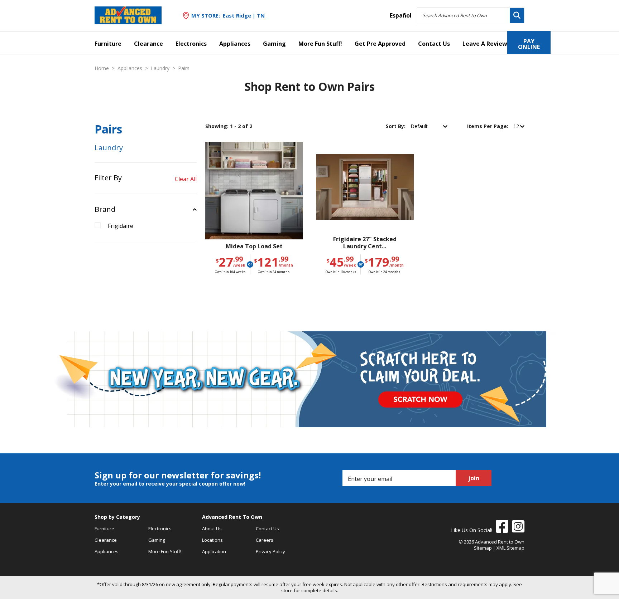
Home (102, 68)
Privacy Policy (270, 551)
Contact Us (434, 44)
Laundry (160, 68)
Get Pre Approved (380, 44)
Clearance (148, 44)
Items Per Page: (488, 126)
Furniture (108, 44)
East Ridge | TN (244, 15)
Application (214, 551)
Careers (264, 540)
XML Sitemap (510, 548)
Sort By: (396, 126)
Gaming (274, 44)
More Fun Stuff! (320, 44)
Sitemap (483, 548)
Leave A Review (484, 44)
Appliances (234, 44)
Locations (212, 540)
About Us (212, 528)
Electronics (191, 44)
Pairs (183, 68)
